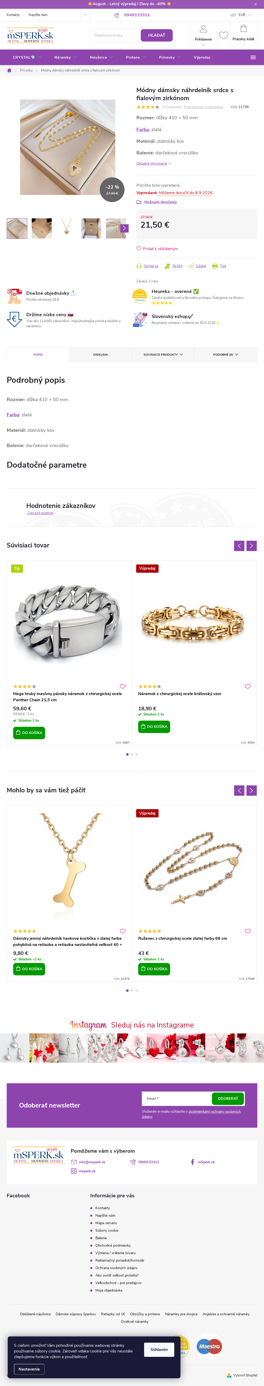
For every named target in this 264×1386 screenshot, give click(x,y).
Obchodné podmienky (113, 1245)
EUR (242, 15)
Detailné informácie (151, 163)
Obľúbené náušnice (35, 1314)
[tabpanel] (69, 652)
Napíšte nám (38, 15)
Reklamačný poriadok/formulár (119, 1260)
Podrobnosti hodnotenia (203, 107)
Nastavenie (29, 1369)
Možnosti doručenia (160, 202)
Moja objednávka (108, 1290)
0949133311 (148, 1162)
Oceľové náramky (134, 1321)
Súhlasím (159, 1349)
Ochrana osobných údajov (116, 1267)
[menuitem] (27, 58)
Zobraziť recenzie (40, 513)
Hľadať (156, 35)
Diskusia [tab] (100, 355)
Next (251, 546)
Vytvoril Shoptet (245, 1375)
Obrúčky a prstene (145, 1314)
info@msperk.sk (92, 1162)
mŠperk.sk (206, 1162)
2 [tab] (132, 754)
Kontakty (13, 15)
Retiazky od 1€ (113, 1314)
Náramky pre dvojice (181, 1314)
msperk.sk (87, 1171)
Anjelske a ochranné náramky (226, 1314)
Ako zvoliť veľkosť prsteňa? (116, 1275)
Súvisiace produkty (161, 355)
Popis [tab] (38, 355)
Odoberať (228, 1098)
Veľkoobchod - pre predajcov (118, 1282)
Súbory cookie (106, 1230)
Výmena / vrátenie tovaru (115, 1252)
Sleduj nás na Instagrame (152, 1025)
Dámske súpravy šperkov (76, 1314)
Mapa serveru (106, 1223)
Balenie (101, 1238)
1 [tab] (127, 754)
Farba (142, 129)
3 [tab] (136, 754)
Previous (239, 546)
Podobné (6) (223, 355)
